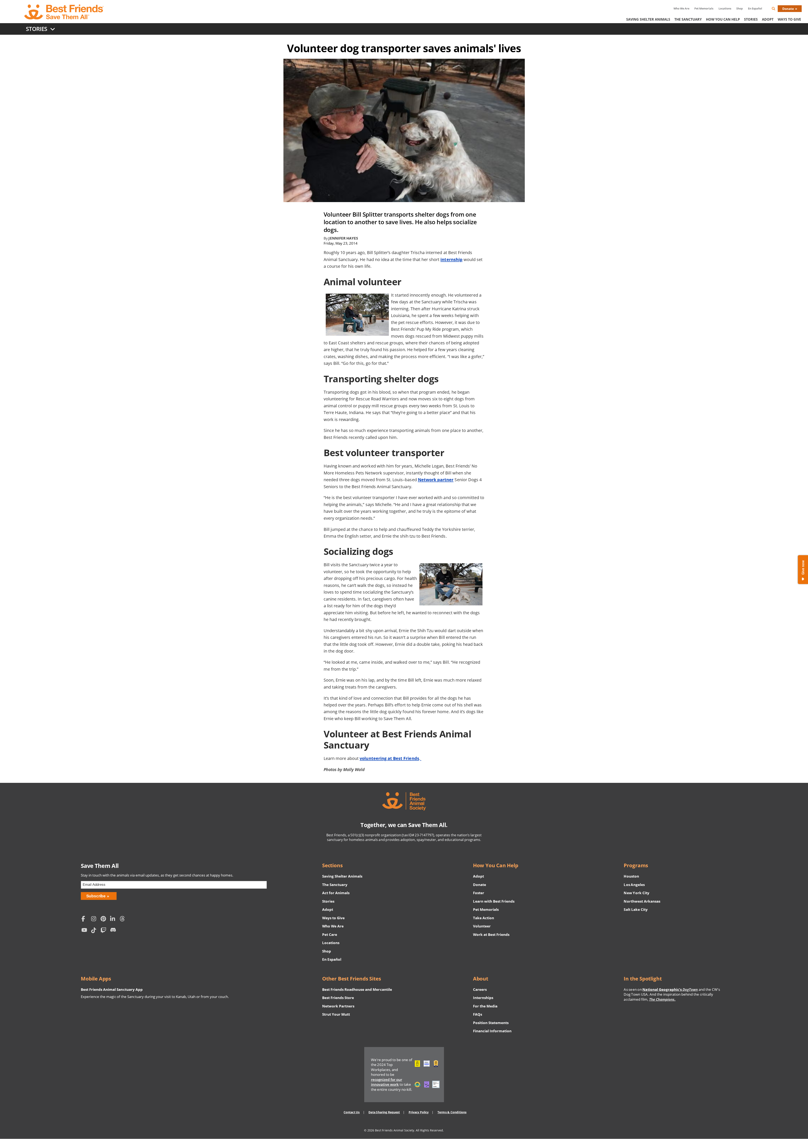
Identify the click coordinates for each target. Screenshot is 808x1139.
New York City (636, 892)
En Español (755, 8)
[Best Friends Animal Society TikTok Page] (94, 931)
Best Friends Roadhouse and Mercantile (357, 989)
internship (451, 259)
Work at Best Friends (491, 934)
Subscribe (96, 896)
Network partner (436, 479)
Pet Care (329, 934)
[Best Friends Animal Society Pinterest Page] (104, 919)
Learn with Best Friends (494, 901)
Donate (788, 9)
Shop (739, 8)
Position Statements (491, 1022)
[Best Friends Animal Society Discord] (113, 931)
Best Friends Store (338, 997)
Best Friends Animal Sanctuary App (112, 989)
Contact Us (352, 1112)
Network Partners (338, 1006)
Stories (751, 19)
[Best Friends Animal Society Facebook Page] (85, 919)
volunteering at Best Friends (389, 758)
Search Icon (777, 9)
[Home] (64, 12)
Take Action (483, 917)
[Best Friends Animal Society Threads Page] (123, 919)
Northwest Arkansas (642, 901)
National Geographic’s (670, 989)
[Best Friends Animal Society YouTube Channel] (85, 931)
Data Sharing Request (384, 1112)
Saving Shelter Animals (648, 19)
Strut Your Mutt (336, 1014)
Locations (725, 8)
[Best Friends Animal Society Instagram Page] (94, 919)
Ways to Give (333, 917)
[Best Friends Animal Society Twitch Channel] (104, 931)
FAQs (477, 1014)
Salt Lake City (635, 909)
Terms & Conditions (451, 1112)
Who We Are (681, 8)
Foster (478, 892)
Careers (480, 989)
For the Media (485, 1006)
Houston (631, 876)
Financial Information (492, 1030)
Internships (483, 997)
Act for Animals (336, 892)
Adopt (767, 19)
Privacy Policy (419, 1112)
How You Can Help (723, 19)
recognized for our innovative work (386, 1082)
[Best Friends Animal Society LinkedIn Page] (113, 919)
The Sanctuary (688, 19)
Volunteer (482, 926)
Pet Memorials (703, 8)
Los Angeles (634, 884)
